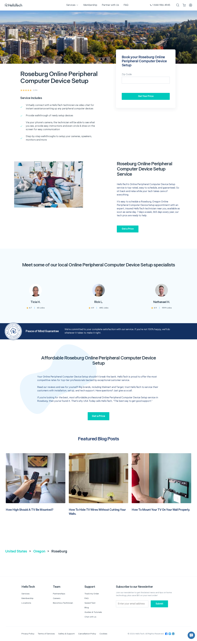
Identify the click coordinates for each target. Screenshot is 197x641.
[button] (191, 635)
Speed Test (90, 603)
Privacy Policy (27, 633)
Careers (56, 598)
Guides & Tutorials (93, 612)
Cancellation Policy (87, 633)
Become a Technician (63, 603)
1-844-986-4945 (161, 5)
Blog (87, 607)
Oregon (39, 551)
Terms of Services (46, 633)
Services (25, 593)
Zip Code (127, 74)
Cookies (103, 633)
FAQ (87, 598)
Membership (27, 598)
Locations (26, 603)
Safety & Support (66, 633)
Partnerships (59, 593)
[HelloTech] (14, 5)
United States (16, 551)
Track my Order (92, 593)
